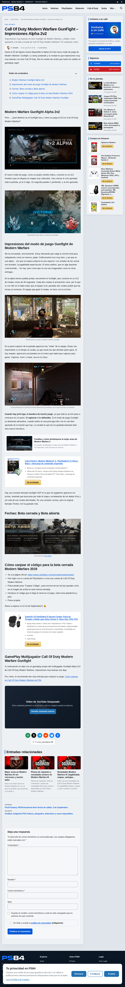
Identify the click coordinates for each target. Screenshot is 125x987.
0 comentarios (42, 48)
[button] (43, 148)
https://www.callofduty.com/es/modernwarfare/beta (51, 575)
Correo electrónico (16, 891)
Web (10, 902)
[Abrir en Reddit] (45, 735)
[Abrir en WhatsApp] (27, 735)
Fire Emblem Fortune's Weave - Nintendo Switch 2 (110, 158)
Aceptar (111, 974)
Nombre (12, 880)
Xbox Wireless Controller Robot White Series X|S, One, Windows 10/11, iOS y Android (110, 173)
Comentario (13, 845)
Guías (104, 8)
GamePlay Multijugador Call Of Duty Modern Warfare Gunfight (40, 98)
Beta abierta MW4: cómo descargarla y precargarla (112, 125)
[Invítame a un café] (105, 30)
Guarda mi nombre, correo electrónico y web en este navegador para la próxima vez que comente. (42, 914)
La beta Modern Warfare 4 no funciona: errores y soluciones (112, 86)
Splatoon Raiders (108, 142)
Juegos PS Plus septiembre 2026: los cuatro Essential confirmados (112, 99)
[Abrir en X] (33, 735)
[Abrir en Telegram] (39, 735)
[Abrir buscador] (121, 8)
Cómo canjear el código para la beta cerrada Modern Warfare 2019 (42, 93)
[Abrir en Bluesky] (51, 735)
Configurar (95, 974)
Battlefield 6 (29, 2)
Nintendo (80, 8)
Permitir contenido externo (42, 711)
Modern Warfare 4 (17, 2)
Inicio (44, 8)
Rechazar (78, 974)
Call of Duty (92, 8)
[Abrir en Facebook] (57, 735)
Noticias (54, 8)
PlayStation (67, 8)
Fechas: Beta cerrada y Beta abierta (28, 89)
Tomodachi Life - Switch (108, 203)
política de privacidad (41, 923)
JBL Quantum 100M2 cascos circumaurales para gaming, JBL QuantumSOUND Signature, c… (110, 190)
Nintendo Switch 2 (41, 2)
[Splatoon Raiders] (94, 147)
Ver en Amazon (33, 482)
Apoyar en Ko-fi (105, 49)
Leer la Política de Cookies (17, 980)
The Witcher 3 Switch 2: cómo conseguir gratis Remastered (110, 113)
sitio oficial (47, 556)
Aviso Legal (103, 961)
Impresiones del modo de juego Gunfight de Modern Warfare (39, 84)
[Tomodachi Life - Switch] (94, 207)
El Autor (72, 961)
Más (112, 8)
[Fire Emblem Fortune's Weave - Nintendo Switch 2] (94, 160)
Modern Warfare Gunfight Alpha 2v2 (28, 80)
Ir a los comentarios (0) (43, 742)
